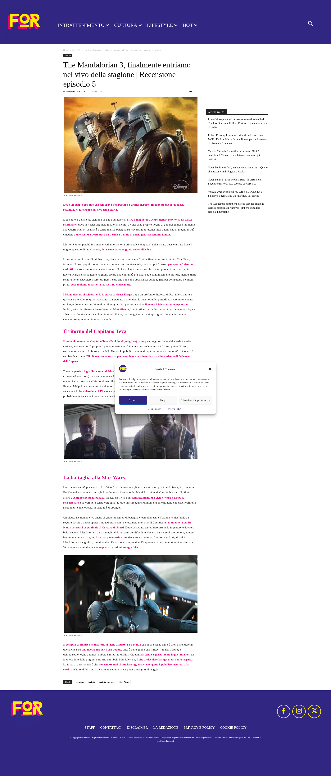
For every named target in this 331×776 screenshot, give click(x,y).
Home (66, 50)
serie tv (91, 682)
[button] (210, 369)
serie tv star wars (107, 682)
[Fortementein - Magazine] (24, 22)
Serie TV (76, 50)
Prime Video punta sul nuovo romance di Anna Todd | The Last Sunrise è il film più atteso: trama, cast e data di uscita (237, 123)
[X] (314, 711)
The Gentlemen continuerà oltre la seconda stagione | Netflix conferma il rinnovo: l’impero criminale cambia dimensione (236, 207)
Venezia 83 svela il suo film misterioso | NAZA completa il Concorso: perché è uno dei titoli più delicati (234, 155)
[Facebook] (283, 711)
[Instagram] (299, 711)
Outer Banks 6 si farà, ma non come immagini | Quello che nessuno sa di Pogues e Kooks (238, 169)
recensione (79, 682)
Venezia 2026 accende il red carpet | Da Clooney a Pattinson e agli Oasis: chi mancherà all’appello (235, 193)
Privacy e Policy (174, 409)
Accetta (133, 400)
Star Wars (124, 682)
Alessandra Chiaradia (76, 91)
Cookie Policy (154, 409)
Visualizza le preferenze (195, 400)
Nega (163, 400)
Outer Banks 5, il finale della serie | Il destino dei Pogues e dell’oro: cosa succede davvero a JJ (234, 181)
